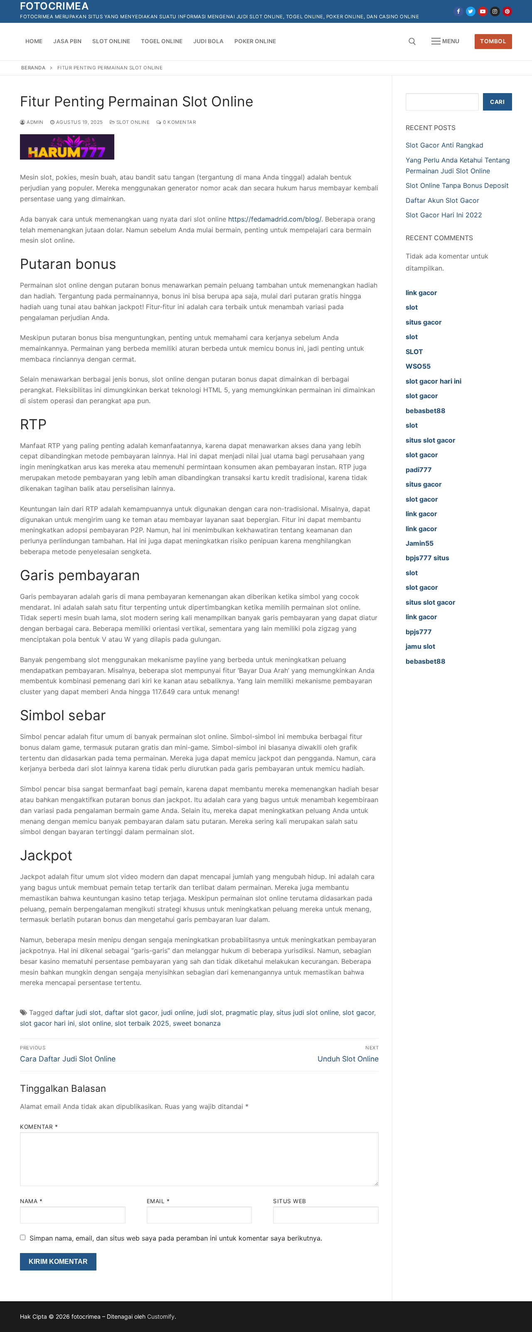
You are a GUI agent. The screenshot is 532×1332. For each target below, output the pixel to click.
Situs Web (289, 1201)
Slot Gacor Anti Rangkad (444, 145)
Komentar (39, 1126)
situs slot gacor (431, 440)
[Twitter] (470, 11)
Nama (31, 1201)
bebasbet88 (426, 410)
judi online (177, 1012)
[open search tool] (412, 41)
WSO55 (418, 366)
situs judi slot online (307, 1012)
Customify (161, 1316)
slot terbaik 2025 (142, 1023)
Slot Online (132, 122)
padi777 (419, 469)
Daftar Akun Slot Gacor (442, 200)
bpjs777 (419, 632)
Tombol (493, 41)
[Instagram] (495, 11)
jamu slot (420, 646)
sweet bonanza (197, 1023)
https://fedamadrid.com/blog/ (274, 219)
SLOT (414, 351)
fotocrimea (54, 6)
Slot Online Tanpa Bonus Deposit (457, 185)
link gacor (421, 292)
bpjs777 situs (427, 558)
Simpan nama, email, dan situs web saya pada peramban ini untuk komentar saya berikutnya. (176, 1238)
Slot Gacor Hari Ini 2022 (444, 215)
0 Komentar (179, 122)
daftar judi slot (78, 1012)
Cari (497, 101)
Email (158, 1201)
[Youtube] (483, 11)
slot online (95, 1023)
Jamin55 (419, 543)
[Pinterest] (507, 11)
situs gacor (424, 322)
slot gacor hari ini (47, 1023)
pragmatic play (249, 1012)
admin (34, 122)
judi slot (209, 1012)
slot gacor (358, 1012)
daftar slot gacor (131, 1012)
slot (412, 307)
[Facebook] (458, 11)
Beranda (33, 68)
